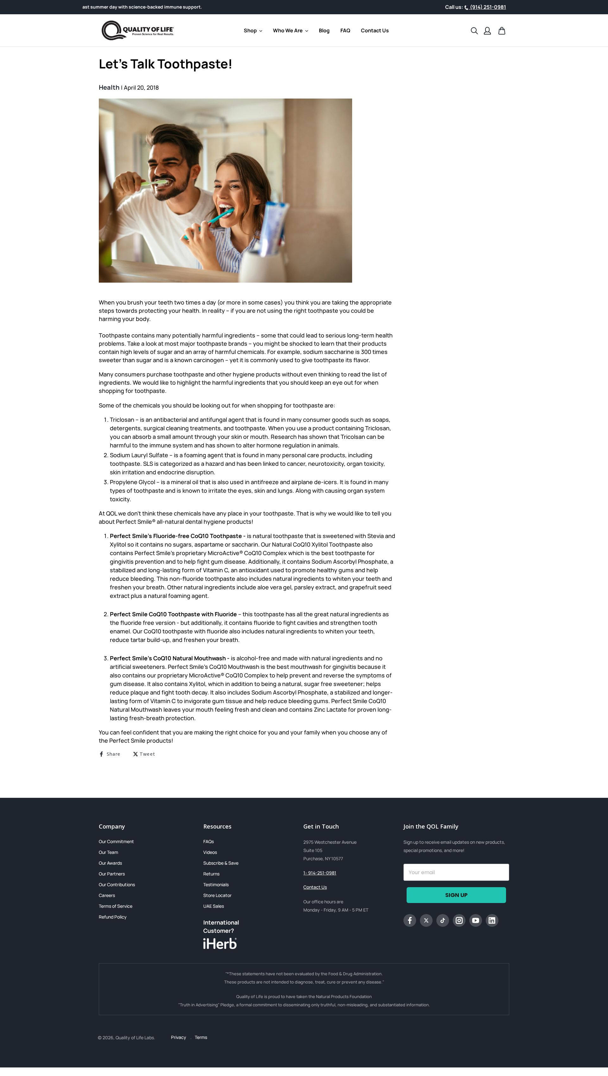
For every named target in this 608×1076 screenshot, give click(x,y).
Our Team (108, 852)
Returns (211, 874)
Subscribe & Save (220, 863)
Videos (210, 852)
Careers (107, 895)
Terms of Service (115, 906)
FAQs (208, 841)
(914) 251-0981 (487, 6)
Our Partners (112, 874)
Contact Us (315, 887)
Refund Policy (113, 917)
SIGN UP (456, 895)
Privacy (179, 1037)
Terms (201, 1037)
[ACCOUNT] (487, 30)
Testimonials (216, 884)
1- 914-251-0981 (319, 873)
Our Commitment (116, 841)
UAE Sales (213, 906)
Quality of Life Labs (135, 1037)
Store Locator (217, 895)
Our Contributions (117, 884)
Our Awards (110, 863)
